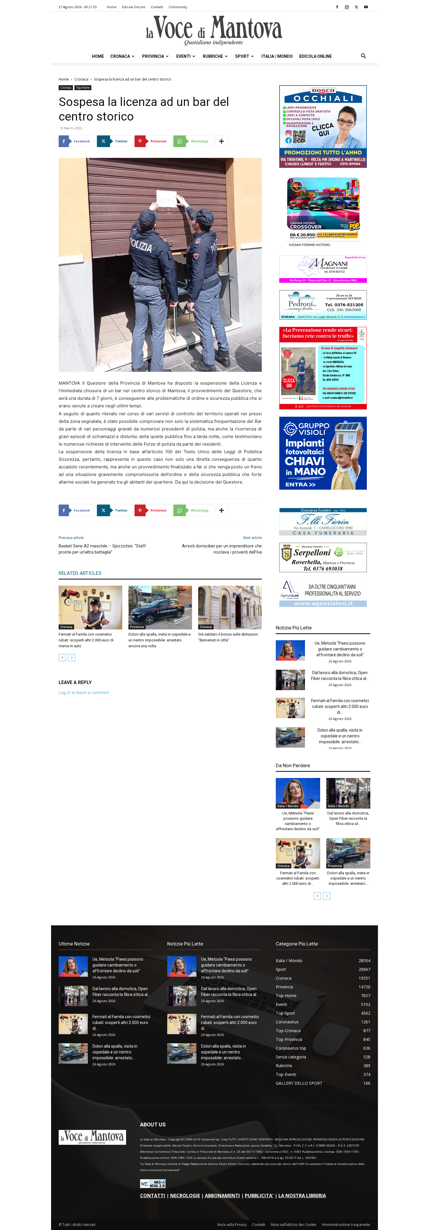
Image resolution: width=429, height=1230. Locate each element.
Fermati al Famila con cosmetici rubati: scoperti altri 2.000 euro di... (340, 706)
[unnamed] (323, 605)
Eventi (183, 56)
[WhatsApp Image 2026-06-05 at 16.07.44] (323, 246)
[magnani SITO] (323, 281)
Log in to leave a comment (84, 692)
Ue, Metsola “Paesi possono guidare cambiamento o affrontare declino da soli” (340, 649)
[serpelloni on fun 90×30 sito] (323, 570)
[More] (221, 141)
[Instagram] (346, 7)
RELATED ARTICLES (80, 573)
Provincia (153, 56)
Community (178, 7)
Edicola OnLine (133, 7)
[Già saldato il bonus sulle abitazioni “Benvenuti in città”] (230, 607)
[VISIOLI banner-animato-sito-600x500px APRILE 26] (323, 488)
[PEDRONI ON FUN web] (323, 318)
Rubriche (213, 56)
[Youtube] (366, 7)
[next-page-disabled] (71, 657)
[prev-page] (62, 657)
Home (111, 7)
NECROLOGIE (185, 1195)
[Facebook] (337, 7)
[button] (363, 57)
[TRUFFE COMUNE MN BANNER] (323, 408)
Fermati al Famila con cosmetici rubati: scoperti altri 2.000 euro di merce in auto (86, 640)
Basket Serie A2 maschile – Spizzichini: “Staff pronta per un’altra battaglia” (102, 549)
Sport (242, 56)
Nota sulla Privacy (232, 1224)
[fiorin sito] (323, 534)
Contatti (157, 7)
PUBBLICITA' (259, 1195)
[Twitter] (356, 7)
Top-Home (83, 88)
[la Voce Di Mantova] (214, 31)
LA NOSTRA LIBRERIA (302, 1195)
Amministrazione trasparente (346, 1224)
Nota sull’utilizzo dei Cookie (293, 1224)
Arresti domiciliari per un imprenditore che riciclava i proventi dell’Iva (222, 549)
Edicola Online (315, 56)
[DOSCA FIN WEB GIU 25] (323, 166)
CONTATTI (152, 1195)
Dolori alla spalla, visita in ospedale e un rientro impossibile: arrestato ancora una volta (159, 640)
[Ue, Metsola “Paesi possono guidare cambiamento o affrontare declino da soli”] (290, 650)
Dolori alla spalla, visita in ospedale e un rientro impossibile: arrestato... (340, 736)
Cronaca (120, 56)
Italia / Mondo (277, 56)
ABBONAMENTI (222, 1195)
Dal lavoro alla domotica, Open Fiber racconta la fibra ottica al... (348, 818)
